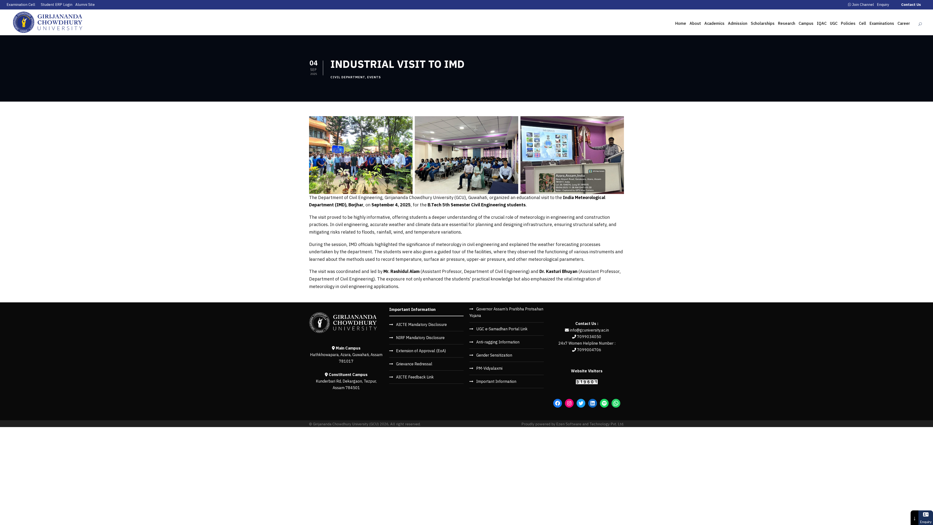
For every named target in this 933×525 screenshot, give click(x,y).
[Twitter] (581, 403)
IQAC (822, 23)
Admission (737, 23)
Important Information (496, 381)
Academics (714, 23)
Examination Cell (21, 4)
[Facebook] (557, 403)
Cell (862, 23)
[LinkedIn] (592, 403)
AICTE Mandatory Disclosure (421, 324)
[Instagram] (569, 403)
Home (680, 23)
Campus (806, 23)
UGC (834, 23)
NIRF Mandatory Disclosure (420, 337)
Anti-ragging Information (497, 342)
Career (904, 23)
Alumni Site (85, 4)
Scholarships (763, 23)
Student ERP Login (56, 4)
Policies (848, 23)
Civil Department (347, 77)
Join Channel (863, 4)
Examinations (882, 23)
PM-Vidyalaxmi (489, 368)
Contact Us (911, 4)
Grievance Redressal (414, 363)
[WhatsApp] (616, 403)
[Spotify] (604, 403)
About (695, 23)
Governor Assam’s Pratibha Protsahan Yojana (506, 312)
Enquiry (883, 4)
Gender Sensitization (494, 355)
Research (786, 23)
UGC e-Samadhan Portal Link (501, 328)
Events (374, 77)
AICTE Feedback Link (415, 377)
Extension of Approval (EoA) (421, 350)
